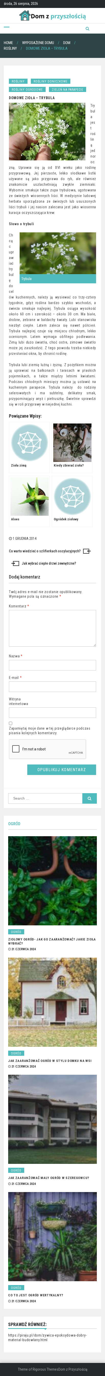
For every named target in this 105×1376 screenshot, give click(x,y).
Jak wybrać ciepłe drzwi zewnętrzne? (49, 563)
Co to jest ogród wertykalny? (35, 1295)
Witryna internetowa (18, 701)
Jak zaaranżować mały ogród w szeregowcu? (48, 1178)
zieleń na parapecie (67, 89)
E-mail (15, 678)
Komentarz (19, 606)
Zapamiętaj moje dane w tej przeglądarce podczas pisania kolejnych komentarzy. (49, 730)
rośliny (18, 81)
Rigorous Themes (45, 1369)
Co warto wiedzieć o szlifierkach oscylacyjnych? (45, 551)
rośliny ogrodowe (27, 89)
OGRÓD (14, 823)
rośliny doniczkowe (51, 81)
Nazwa (16, 656)
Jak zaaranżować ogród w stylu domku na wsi (49, 1061)
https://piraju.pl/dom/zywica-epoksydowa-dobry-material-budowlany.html (47, 1337)
